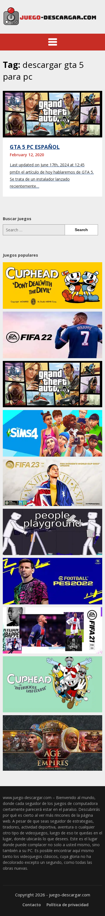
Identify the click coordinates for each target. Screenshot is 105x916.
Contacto (31, 905)
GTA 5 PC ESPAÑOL (35, 147)
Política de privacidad (67, 905)
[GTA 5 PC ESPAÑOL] (52, 113)
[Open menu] (52, 42)
